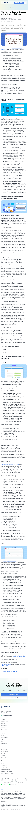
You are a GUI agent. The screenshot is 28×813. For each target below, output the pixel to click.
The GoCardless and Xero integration (10, 464)
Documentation (4, 751)
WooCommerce (4, 737)
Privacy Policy (4, 767)
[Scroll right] (25, 788)
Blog (17, 7)
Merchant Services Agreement (7, 773)
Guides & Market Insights (7, 18)
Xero (2, 739)
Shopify (2, 735)
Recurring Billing (4, 729)
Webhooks (3, 755)
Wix (2, 741)
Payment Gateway (5, 17)
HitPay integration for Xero (10, 561)
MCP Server (3, 757)
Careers (2, 763)
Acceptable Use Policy (5, 769)
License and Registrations (6, 771)
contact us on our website (19, 656)
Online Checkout (4, 721)
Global (12, 17)
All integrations (4, 743)
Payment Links (4, 725)
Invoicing (3, 727)
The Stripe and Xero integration (8, 379)
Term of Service (4, 765)
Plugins (17, 17)
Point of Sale (3, 723)
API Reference (4, 749)
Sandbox (3, 753)
